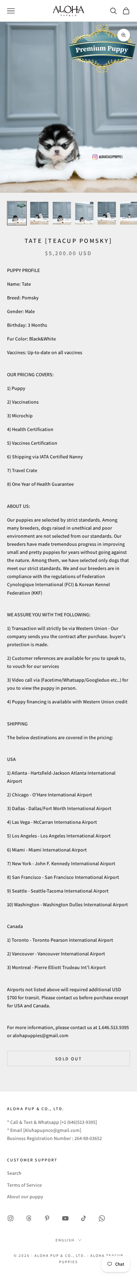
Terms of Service (24, 1185)
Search (14, 1173)
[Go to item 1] (17, 213)
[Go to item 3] (62, 213)
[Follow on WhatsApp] (101, 1218)
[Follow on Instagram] (10, 1218)
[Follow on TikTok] (83, 1218)
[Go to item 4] (84, 213)
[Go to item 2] (39, 213)
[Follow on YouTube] (65, 1218)
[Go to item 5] (107, 213)
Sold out (68, 1059)
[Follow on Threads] (28, 1218)
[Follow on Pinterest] (47, 1218)
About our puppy (25, 1196)
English (65, 1240)
